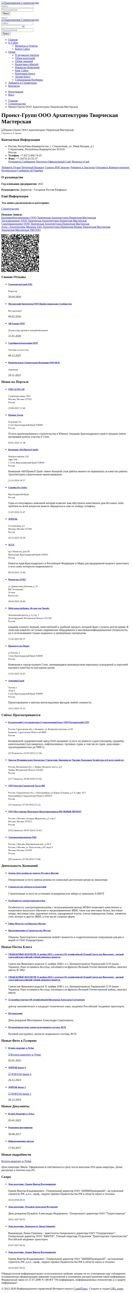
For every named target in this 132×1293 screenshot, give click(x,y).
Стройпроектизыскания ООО (23, 343)
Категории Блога (25, 73)
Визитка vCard (80, 161)
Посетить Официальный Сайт (53, 161)
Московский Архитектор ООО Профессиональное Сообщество (40, 304)
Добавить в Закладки (82, 167)
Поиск (6, 13)
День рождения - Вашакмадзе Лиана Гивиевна (31, 1226)
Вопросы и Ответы (26, 45)
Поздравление (15, 1013)
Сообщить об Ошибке (30, 170)
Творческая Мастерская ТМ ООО (21, 230)
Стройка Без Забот (17, 487)
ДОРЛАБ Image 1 (17, 1087)
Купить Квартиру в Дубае (21, 1113)
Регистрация (15, 91)
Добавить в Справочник (22, 82)
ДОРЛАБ (12, 519)
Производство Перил (18, 646)
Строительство (10, 208)
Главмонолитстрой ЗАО (20, 284)
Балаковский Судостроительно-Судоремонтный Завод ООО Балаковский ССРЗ (48, 722)
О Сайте (13, 42)
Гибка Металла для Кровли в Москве (27, 923)
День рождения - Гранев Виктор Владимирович (32, 1184)
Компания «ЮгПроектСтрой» (23, 449)
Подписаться (8, 170)
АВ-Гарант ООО (16, 323)
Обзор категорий (25, 58)
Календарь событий (26, 64)
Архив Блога (22, 76)
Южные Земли (15, 415)
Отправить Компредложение (112, 167)
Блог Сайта (21, 70)
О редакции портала (27, 55)
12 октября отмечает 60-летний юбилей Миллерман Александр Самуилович (46, 999)
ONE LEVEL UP (16, 389)
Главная (13, 39)
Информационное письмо (21, 1141)
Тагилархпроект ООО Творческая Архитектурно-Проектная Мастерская (44, 220)
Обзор (11, 52)
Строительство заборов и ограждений (27, 886)
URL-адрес (117, 1288)
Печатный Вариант (32, 167)
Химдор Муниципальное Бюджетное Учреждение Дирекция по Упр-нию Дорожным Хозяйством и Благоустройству (66, 760)
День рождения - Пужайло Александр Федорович (33, 1206)
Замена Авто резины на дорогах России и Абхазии (33, 873)
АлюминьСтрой (16, 680)
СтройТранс (81, 1288)
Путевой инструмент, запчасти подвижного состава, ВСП (37, 1027)
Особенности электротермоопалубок (26, 900)
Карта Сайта (22, 48)
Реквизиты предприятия (20, 1127)
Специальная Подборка (29, 79)
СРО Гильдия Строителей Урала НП (26, 785)
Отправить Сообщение (21, 161)
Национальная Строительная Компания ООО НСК (34, 362)
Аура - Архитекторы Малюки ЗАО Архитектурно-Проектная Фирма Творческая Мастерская (55, 226)
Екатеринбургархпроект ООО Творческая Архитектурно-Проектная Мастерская (48, 217)
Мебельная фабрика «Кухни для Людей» (29, 608)
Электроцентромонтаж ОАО (22, 837)
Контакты (14, 85)
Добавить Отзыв (11, 167)
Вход (11, 94)
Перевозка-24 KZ (17, 579)
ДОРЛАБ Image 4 (17, 1067)
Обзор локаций (24, 61)
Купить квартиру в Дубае (21, 1048)
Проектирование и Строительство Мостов (29, 930)
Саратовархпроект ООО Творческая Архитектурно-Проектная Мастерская (45, 223)
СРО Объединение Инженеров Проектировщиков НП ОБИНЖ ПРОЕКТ (44, 811)
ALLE (11, 544)
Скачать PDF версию (57, 167)
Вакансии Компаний (27, 67)
